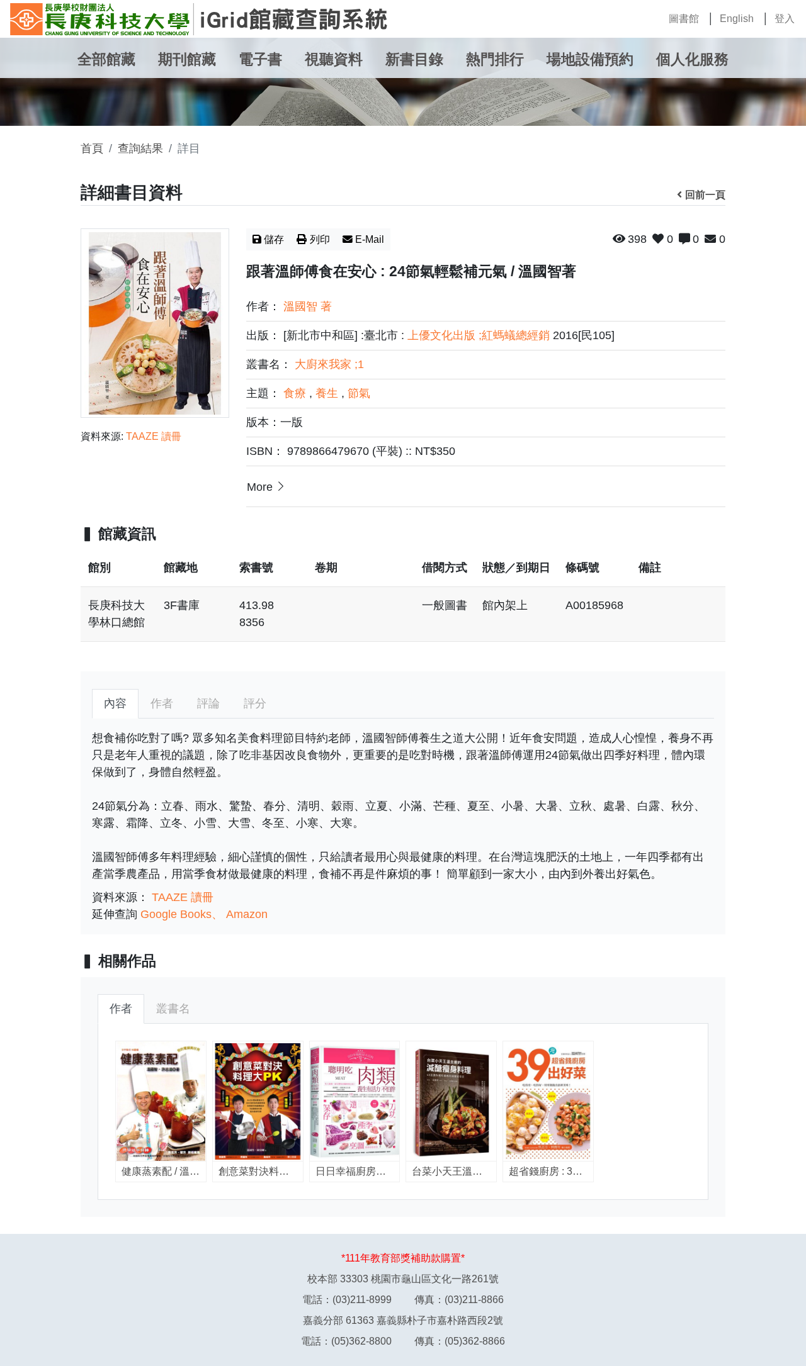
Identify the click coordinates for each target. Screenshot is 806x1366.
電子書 (260, 59)
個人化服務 (692, 59)
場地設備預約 (590, 59)
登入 (785, 18)
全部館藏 (106, 59)
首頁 (92, 148)
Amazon (247, 914)
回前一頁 (705, 194)
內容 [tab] (115, 703)
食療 (294, 393)
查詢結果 (140, 148)
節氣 (359, 393)
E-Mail (369, 239)
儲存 (274, 239)
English (737, 18)
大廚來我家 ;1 (329, 364)
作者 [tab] (161, 703)
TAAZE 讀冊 (153, 436)
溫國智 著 (307, 306)
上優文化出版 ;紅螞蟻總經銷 (478, 335)
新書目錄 (414, 59)
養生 (326, 393)
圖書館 (684, 18)
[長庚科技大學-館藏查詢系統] (199, 19)
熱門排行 (495, 59)
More (260, 487)
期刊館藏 (187, 59)
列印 (320, 239)
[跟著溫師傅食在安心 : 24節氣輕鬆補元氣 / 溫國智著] (155, 323)
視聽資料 (334, 59)
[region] (403, 601)
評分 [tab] (255, 703)
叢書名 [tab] (173, 1008)
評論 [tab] (208, 703)
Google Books (176, 914)
